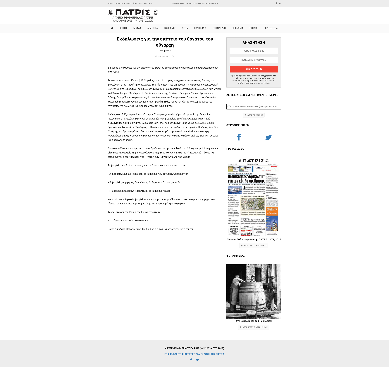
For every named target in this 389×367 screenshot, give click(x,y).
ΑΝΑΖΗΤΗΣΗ (253, 69)
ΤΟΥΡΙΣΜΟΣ (170, 28)
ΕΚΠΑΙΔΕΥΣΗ (219, 28)
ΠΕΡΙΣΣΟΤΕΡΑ (271, 28)
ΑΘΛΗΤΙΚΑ (152, 28)
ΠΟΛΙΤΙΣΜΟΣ (200, 28)
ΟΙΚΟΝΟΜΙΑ (237, 28)
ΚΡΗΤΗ (123, 28)
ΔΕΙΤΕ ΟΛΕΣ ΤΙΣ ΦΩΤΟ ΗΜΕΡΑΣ (255, 327)
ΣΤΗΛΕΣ (253, 28)
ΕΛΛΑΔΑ (137, 28)
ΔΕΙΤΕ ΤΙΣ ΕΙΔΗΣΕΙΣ (255, 115)
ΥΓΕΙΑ (185, 28)
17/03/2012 (163, 56)
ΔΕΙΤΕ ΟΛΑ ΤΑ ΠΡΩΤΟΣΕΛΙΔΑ (255, 246)
